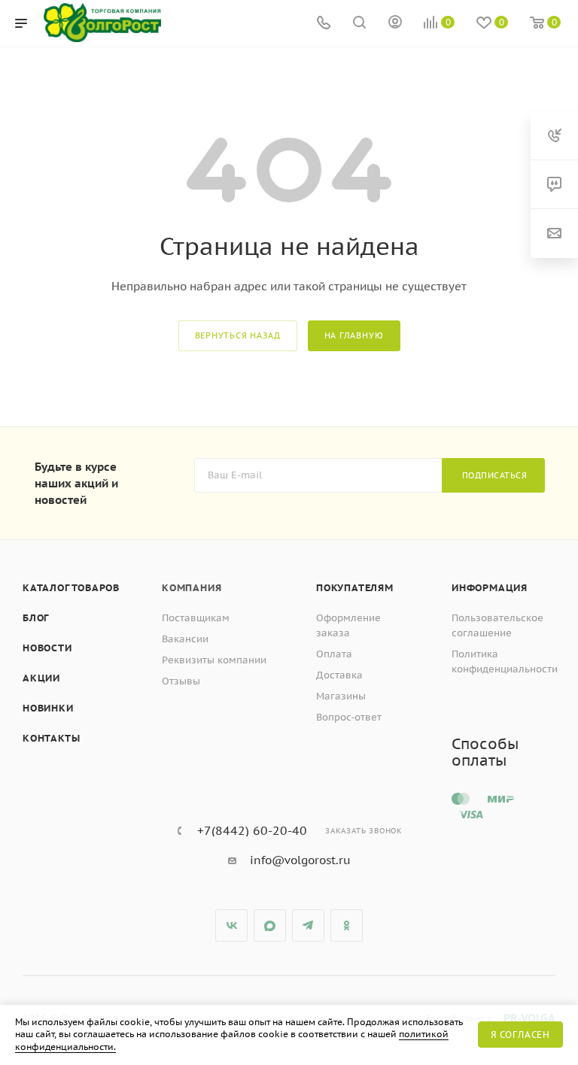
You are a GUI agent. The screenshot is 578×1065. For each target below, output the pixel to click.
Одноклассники (346, 925)
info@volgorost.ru (300, 860)
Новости (47, 648)
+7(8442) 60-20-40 (252, 830)
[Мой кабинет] (395, 24)
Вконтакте (231, 925)
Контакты (51, 738)
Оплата (334, 654)
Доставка (339, 675)
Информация (490, 587)
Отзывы (181, 681)
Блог (36, 617)
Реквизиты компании (214, 660)
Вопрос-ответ (349, 717)
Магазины (341, 696)
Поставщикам (196, 617)
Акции (41, 678)
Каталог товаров (71, 587)
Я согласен (520, 1034)
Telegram (308, 925)
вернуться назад (238, 335)
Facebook (270, 925)
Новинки (48, 708)
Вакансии (185, 639)
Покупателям (355, 587)
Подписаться (495, 475)
